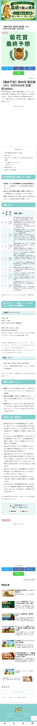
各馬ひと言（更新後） (11, 169)
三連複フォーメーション (13, 162)
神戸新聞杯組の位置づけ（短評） (14, 153)
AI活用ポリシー (27, 713)
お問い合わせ (18, 718)
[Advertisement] (18, 126)
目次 (16, 149)
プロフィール (27, 716)
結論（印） (8, 155)
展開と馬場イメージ (10, 167)
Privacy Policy (9, 713)
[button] (33, 411)
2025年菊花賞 (6, 520)
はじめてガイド (9, 716)
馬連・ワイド (10, 165)
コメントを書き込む (18, 692)
